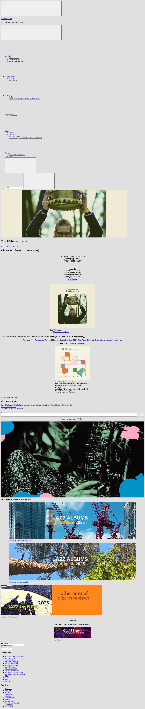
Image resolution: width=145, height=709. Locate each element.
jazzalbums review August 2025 (19, 582)
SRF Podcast (9, 681)
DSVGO (11, 156)
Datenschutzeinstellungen (17, 155)
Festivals (7, 95)
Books (11, 97)
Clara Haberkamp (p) (7, 405)
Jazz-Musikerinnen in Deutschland (15, 674)
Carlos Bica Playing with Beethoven (12, 408)
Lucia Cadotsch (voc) (44, 405)
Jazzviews (8, 696)
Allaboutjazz (9, 694)
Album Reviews (14, 58)
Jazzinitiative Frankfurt (12, 665)
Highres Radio (9, 701)
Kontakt (7, 153)
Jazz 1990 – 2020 (14, 136)
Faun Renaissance (38, 340)
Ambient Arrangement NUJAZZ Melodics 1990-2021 (25, 138)
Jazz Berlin (4, 246)
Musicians (12, 78)
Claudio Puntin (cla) (20, 405)
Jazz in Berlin (13, 80)
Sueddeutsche (9, 705)
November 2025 (26, 499)
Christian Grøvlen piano (8, 407)
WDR (6, 676)
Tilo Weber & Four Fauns (61, 332)
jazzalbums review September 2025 (20, 540)
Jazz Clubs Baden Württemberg (14, 656)
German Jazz (13, 115)
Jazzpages (8, 690)
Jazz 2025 (8, 56)
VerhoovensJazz (6, 19)
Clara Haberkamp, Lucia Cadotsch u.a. (108, 340)
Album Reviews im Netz (16, 61)
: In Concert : (58, 640)
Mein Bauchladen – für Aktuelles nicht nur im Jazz (24, 99)
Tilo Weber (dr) (67, 405)
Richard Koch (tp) (56, 405)
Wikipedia (72, 343)
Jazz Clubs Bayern (10, 660)
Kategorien (4, 643)
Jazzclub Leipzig (10, 667)
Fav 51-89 (12, 134)
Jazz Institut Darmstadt (12, 670)
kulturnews (81, 343)
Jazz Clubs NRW (10, 658)
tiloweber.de (72, 280)
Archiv (3, 647)
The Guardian (9, 706)
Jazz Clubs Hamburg (11, 662)
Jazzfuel (7, 692)
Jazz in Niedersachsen (11, 663)
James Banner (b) (32, 405)
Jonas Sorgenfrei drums (9, 397)
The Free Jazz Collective (12, 703)
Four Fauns (82, 340)
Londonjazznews (10, 697)
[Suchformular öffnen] (20, 165)
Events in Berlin (10, 76)
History (7, 131)
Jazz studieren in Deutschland (14, 672)
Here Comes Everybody (64, 340)
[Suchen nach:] (14, 187)
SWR (6, 679)
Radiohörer (8, 689)
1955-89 (11, 132)
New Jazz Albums (14, 59)
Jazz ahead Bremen (11, 669)
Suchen (3, 412)
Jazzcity (7, 699)
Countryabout (9, 114)
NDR (6, 677)
